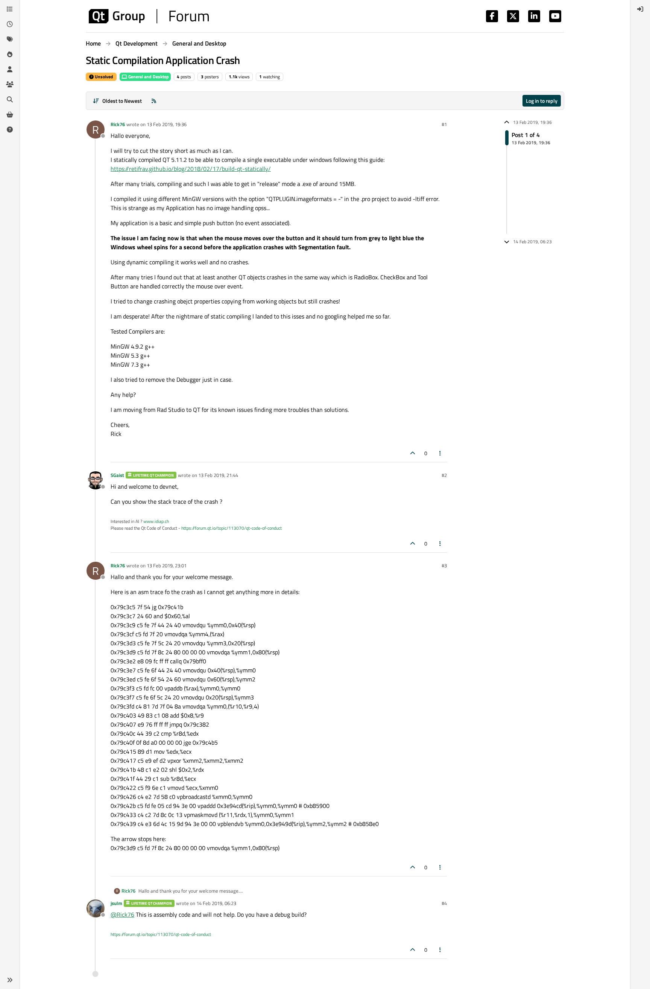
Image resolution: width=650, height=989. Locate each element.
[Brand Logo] (149, 16)
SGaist (117, 475)
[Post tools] (440, 453)
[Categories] (10, 9)
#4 (444, 903)
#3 (444, 565)
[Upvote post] (412, 453)
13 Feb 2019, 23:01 (167, 565)
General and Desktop (148, 76)
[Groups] (10, 84)
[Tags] (10, 39)
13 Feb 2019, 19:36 (167, 124)
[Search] (10, 99)
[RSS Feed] (153, 101)
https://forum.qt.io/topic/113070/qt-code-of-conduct (231, 528)
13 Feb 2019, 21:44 (218, 475)
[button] (10, 980)
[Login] (640, 9)
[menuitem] (640, 9)
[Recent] (10, 24)
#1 (444, 124)
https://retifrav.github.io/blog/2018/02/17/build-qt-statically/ (191, 168)
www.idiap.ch (156, 521)
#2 (444, 475)
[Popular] (10, 54)
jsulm (116, 903)
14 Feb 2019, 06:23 (216, 903)
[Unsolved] (10, 129)
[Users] (10, 69)
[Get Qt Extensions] (10, 114)
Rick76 (118, 124)
